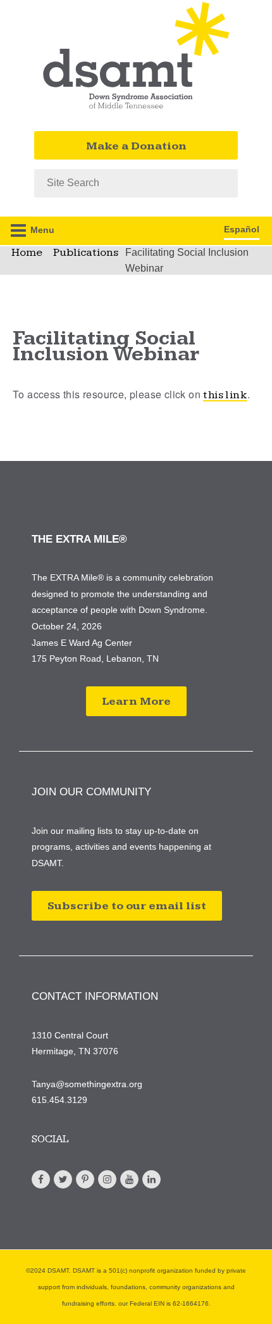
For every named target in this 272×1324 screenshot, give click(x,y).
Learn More (136, 701)
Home (26, 252)
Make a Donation (136, 146)
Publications (85, 252)
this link (225, 394)
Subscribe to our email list (126, 905)
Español (241, 229)
